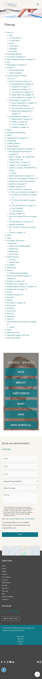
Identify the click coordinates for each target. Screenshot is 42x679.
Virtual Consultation (15, 73)
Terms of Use (11, 311)
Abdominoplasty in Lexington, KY (23, 84)
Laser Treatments (17, 208)
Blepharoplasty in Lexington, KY (22, 119)
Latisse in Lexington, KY (17, 213)
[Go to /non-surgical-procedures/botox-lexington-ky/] (21, 393)
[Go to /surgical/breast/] (21, 382)
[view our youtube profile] (13, 611)
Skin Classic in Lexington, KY (16, 303)
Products (10, 270)
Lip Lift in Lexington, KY (19, 124)
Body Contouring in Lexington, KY (20, 81)
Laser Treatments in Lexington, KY (20, 189)
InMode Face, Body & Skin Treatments (22, 181)
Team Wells (13, 51)
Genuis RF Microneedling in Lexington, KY (23, 178)
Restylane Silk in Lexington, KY (17, 289)
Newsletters (13, 48)
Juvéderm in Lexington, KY (18, 184)
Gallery (9, 135)
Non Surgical (6, 577)
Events (11, 43)
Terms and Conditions (27, 519)
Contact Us (10, 67)
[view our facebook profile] (3, 611)
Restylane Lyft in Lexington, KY (17, 284)
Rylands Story (13, 251)
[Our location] (40, 662)
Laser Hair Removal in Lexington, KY (24, 205)
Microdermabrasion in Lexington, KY (21, 222)
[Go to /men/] (21, 414)
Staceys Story (13, 254)
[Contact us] (38, 662)
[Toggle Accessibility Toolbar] (3, 670)
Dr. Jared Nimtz (14, 40)
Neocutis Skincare (13, 146)
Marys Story (13, 243)
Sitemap (9, 300)
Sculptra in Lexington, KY (15, 294)
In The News (13, 46)
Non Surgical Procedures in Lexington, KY (21, 149)
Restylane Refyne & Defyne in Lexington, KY (22, 286)
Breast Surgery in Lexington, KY (19, 100)
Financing (12, 259)
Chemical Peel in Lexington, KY (19, 162)
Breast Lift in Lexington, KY (20, 105)
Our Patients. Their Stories (15, 240)
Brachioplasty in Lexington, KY (17, 65)
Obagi (9, 235)
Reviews (9, 292)
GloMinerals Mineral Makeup (18, 273)
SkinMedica (10, 308)
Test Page (10, 313)
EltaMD (9, 130)
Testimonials (11, 316)
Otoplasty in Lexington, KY (20, 127)
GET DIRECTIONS (11, 619)
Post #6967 (11, 265)
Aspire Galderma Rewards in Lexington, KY (21, 59)
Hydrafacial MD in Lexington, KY (17, 138)
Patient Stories (6, 583)
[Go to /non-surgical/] (21, 425)
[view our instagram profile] (10, 611)
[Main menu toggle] (37, 4)
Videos (9, 330)
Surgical (4, 574)
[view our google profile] (17, 611)
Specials (4, 585)
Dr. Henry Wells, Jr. (15, 38)
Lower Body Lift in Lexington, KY (22, 92)
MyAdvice (21, 630)
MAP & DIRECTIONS (16, 70)
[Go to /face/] (21, 372)
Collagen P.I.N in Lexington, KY (19, 165)
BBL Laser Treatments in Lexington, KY (25, 192)
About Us (10, 32)
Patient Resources (13, 257)
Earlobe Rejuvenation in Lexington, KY (21, 176)
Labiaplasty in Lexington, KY (21, 86)
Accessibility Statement (14, 54)
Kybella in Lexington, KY (17, 186)
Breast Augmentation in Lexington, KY (24, 103)
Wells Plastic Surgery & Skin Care (18, 335)
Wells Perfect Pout (13, 332)
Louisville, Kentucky (13, 143)
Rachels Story (13, 249)
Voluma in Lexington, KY (17, 232)
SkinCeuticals (11, 305)
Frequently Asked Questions (16, 132)
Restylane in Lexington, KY (15, 281)
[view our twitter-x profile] (6, 611)
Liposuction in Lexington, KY (21, 89)
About (4, 569)
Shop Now (10, 297)
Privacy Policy (11, 267)
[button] (11, 618)
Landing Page (11, 141)
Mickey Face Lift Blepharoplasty (19, 246)
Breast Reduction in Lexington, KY (23, 108)
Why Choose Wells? (14, 338)
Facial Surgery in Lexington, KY (19, 116)
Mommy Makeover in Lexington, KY (23, 97)
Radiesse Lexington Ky (16, 224)
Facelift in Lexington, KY (20, 122)
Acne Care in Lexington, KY (16, 57)
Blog (10, 35)
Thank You (10, 319)
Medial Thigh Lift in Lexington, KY (23, 95)
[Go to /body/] (21, 404)
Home (4, 566)
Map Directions (14, 262)
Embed (14, 173)
